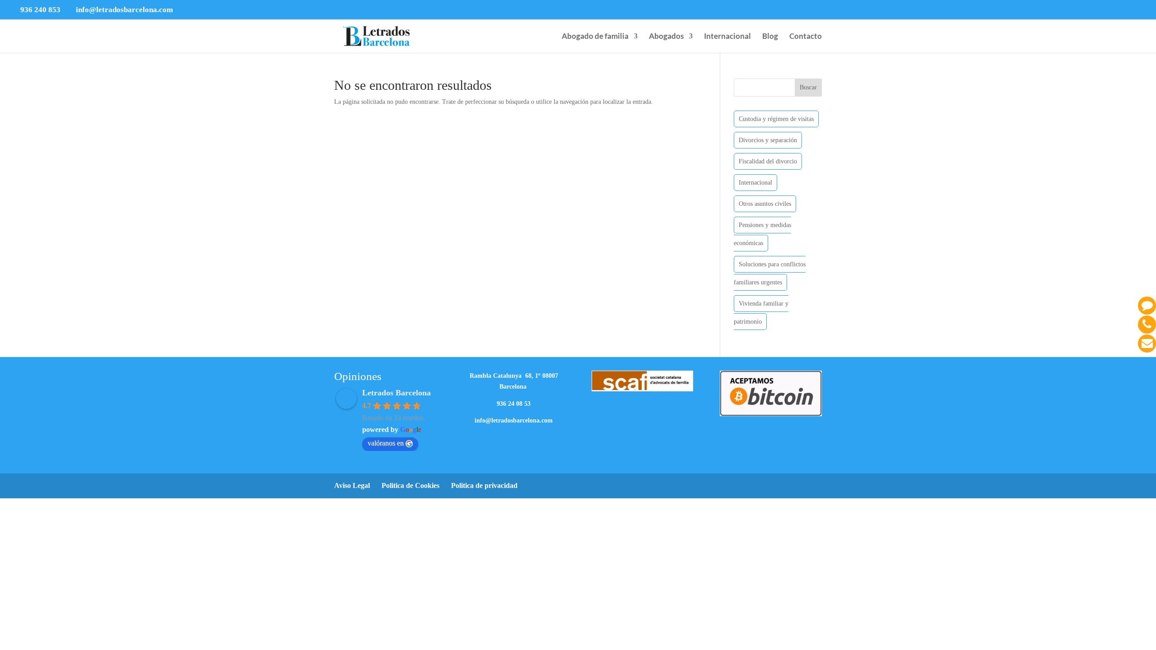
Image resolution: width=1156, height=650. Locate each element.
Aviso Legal (352, 485)
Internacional (727, 37)
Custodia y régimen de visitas (776, 119)
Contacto (805, 37)
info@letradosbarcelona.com (514, 420)
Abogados (666, 37)
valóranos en (386, 443)
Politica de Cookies (410, 485)
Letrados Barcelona (396, 392)
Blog (770, 37)
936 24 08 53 (514, 403)
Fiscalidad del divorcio (768, 161)
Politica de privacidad (484, 485)
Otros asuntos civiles (765, 203)
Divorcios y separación (768, 140)
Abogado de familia (595, 37)
